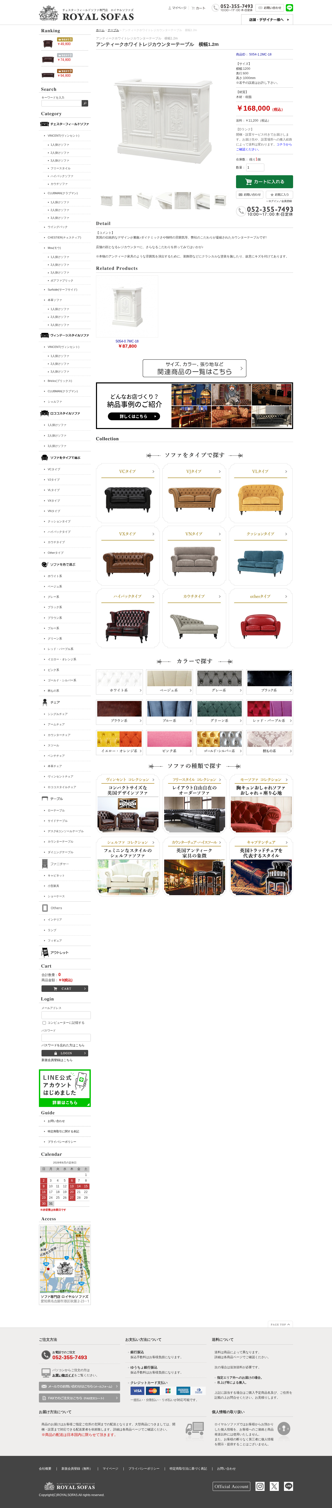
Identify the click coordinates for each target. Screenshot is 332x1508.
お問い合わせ (56, 1121)
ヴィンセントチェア (60, 776)
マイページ (110, 1468)
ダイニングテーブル (60, 852)
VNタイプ (54, 511)
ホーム (100, 30)
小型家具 (53, 885)
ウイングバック (58, 226)
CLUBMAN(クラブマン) (63, 193)
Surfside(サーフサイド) (62, 289)
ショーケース (56, 896)
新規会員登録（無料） (77, 1468)
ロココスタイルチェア (62, 787)
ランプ (52, 930)
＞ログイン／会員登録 (279, 201)
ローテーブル (56, 810)
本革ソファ (55, 299)
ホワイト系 (55, 576)
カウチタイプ (56, 542)
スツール (53, 745)
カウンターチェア (59, 735)
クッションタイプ (59, 521)
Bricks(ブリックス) (60, 380)
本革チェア (55, 766)
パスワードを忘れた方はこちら (63, 1045)
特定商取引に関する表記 (63, 1131)
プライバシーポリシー (62, 1141)
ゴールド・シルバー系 (62, 680)
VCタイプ (54, 469)
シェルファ (55, 401)
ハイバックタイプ (59, 531)
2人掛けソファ (57, 435)
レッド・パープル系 (60, 648)
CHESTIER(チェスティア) (64, 237)
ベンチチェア (56, 755)
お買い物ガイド (63, 1375)
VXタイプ (54, 500)
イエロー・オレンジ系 (62, 659)
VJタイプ (54, 479)
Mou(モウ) (54, 247)
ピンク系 (53, 669)
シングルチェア (58, 714)
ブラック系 (55, 607)
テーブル (113, 30)
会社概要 (45, 1468)
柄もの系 (53, 690)
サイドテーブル (58, 820)
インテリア (55, 919)
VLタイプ (54, 490)
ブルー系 (53, 628)
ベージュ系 (55, 586)
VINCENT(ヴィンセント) (63, 135)
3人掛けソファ (57, 445)
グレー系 (53, 596)
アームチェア (56, 724)
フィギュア (55, 940)
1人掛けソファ (57, 424)
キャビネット (56, 875)
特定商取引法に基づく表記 (188, 1468)
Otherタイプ (56, 552)
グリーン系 (55, 638)
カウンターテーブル (60, 841)
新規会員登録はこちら (57, 1060)
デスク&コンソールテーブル (66, 831)
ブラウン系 (55, 617)
